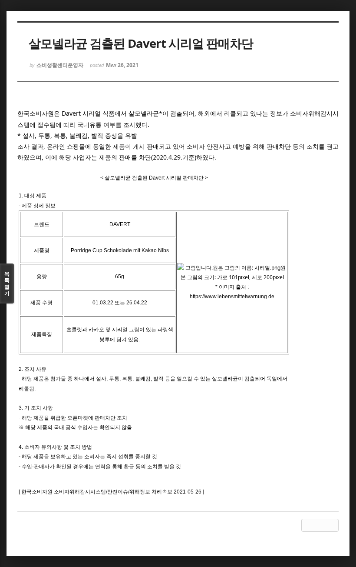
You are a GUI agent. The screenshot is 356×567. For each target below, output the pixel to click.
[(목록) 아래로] (320, 525)
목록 (7, 283)
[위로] (308, 525)
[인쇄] (332, 525)
